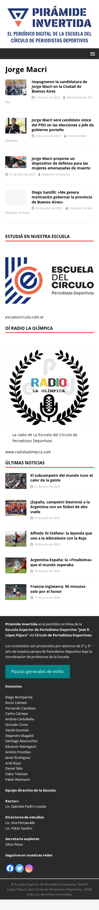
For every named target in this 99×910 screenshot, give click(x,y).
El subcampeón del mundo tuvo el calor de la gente (61, 478)
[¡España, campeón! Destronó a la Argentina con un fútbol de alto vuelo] (15, 512)
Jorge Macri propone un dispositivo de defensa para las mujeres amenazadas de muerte (61, 163)
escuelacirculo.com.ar (24, 317)
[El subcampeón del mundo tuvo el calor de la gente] (15, 485)
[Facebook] (10, 868)
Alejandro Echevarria (56, 174)
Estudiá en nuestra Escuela (37, 236)
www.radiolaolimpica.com (28, 451)
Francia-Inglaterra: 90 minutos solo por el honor (58, 589)
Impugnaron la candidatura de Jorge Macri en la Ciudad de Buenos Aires (59, 86)
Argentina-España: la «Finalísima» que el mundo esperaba (61, 562)
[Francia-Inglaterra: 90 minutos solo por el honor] (15, 596)
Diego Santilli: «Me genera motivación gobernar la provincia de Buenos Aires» (62, 197)
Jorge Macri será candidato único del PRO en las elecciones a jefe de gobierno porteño (63, 124)
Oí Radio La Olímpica (29, 328)
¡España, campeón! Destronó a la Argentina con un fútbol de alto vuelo (60, 506)
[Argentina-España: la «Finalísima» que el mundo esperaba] (15, 570)
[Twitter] (19, 868)
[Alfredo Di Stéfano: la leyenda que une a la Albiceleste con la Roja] (15, 543)
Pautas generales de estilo (37, 671)
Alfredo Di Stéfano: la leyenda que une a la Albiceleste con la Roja (61, 535)
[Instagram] (29, 868)
